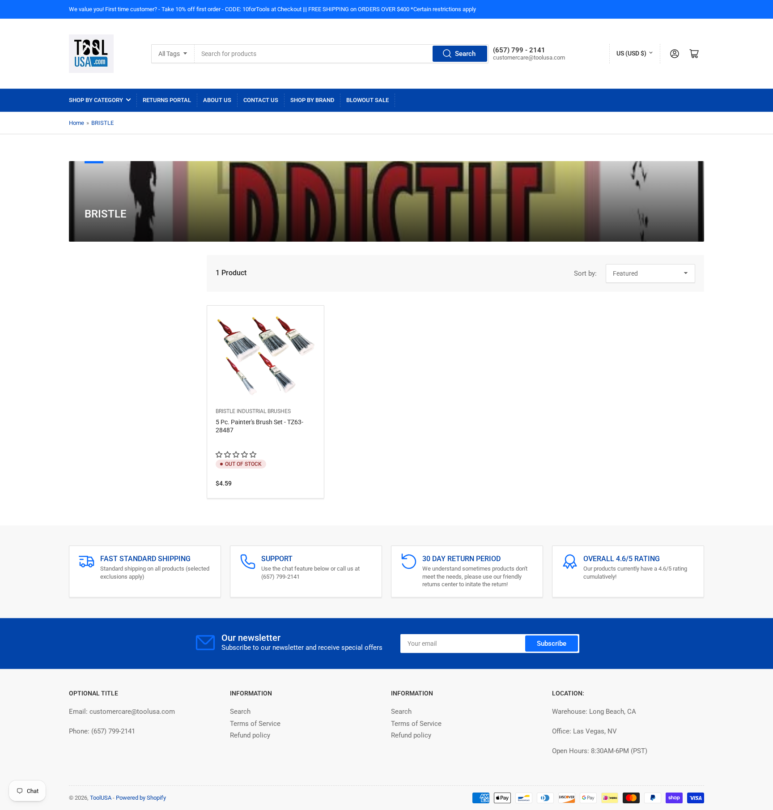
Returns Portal (167, 100)
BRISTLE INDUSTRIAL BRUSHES (253, 411)
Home (76, 122)
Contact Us (260, 100)
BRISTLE (102, 122)
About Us (217, 100)
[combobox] (341, 53)
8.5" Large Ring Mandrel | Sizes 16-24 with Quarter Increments (112, 802)
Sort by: (585, 273)
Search (465, 54)
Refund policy (250, 735)
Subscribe (551, 643)
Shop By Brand (312, 100)
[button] (237, 455)
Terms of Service (255, 724)
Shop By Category (96, 100)
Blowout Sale (367, 100)
